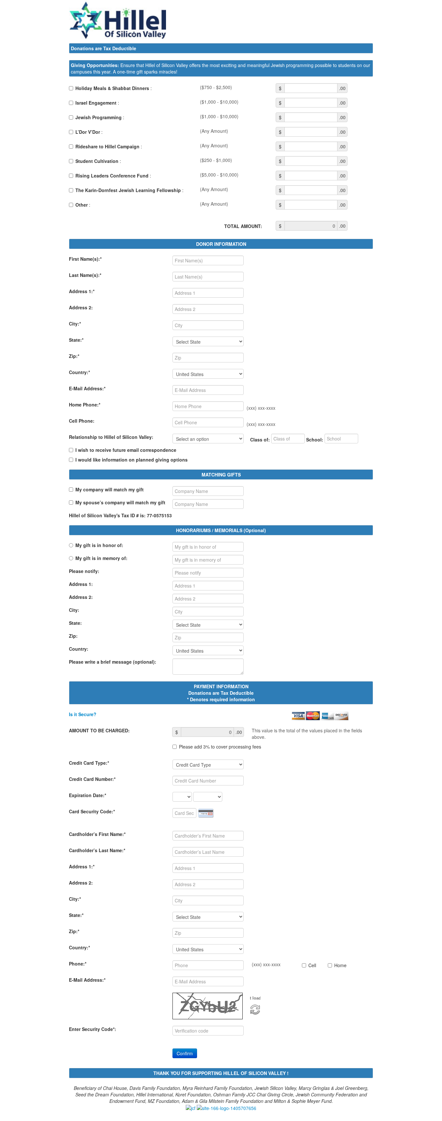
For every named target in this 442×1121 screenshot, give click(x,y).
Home (340, 965)
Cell (312, 965)
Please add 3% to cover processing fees (220, 746)
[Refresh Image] (255, 1009)
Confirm (185, 1053)
